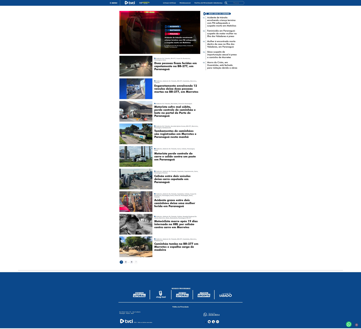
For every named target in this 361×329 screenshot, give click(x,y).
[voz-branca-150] (182, 294)
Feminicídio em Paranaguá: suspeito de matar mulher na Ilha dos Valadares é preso (222, 33)
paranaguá (158, 60)
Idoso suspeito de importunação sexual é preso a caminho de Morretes (222, 54)
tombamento (166, 127)
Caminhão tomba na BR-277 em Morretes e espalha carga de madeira (176, 246)
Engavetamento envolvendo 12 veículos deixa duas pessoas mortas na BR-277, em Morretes (176, 88)
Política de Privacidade (181, 307)
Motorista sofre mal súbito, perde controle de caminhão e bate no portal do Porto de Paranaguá (175, 111)
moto (167, 218)
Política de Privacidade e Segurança (208, 3)
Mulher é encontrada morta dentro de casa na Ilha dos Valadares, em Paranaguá (221, 44)
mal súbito (174, 103)
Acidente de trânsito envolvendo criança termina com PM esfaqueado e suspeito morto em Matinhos (180, 40)
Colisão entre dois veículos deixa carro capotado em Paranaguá (172, 179)
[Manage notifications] (356, 324)
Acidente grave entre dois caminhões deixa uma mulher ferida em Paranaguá (174, 203)
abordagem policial (181, 45)
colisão (184, 148)
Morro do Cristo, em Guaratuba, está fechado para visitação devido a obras (222, 65)
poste (156, 150)
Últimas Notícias (169, 3)
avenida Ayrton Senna (178, 126)
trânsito (157, 82)
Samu (164, 60)
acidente (159, 81)
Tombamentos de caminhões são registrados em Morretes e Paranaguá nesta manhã (175, 133)
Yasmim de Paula (170, 45)
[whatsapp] (211, 314)
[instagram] (217, 321)
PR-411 (188, 218)
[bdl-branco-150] (139, 294)
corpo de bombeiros (183, 58)
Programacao (185, 3)
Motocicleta (173, 218)
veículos (165, 173)
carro (179, 148)
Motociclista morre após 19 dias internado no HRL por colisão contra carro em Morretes (176, 224)
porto (172, 195)
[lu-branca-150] (204, 294)
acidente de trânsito (163, 58)
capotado (180, 171)
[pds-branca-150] (225, 295)
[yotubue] (209, 321)
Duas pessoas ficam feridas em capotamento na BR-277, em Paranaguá (175, 66)
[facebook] (213, 321)
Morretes (193, 81)
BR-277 (173, 58)
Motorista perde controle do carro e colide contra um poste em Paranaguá (175, 156)
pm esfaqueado (173, 47)
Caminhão (186, 81)
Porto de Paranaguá (185, 103)
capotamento (188, 171)
